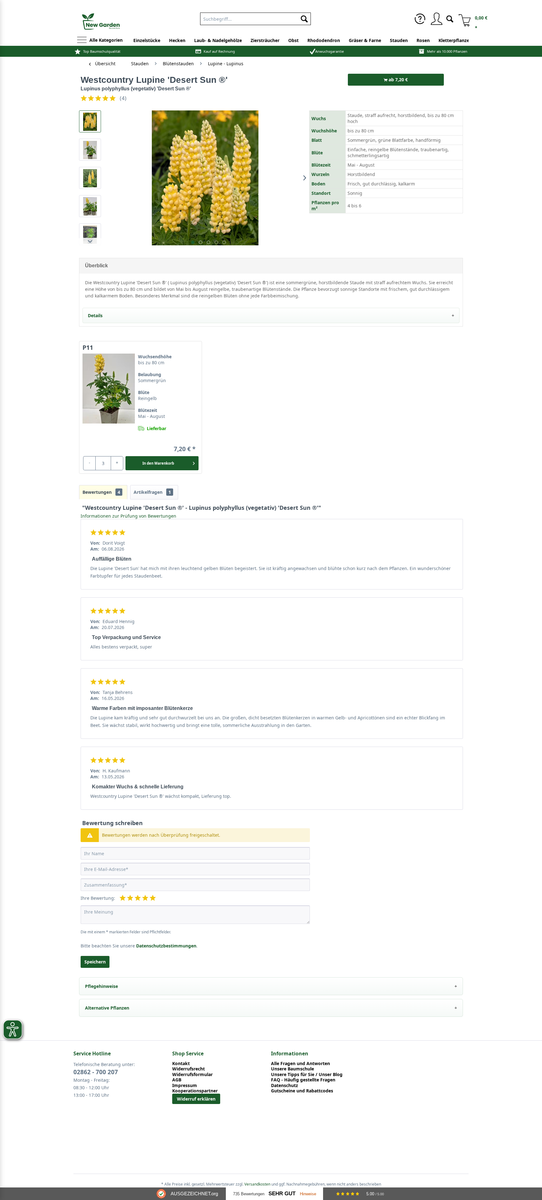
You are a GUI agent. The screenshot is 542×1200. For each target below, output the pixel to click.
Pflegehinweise (101, 986)
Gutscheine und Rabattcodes (302, 1091)
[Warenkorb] (462, 19)
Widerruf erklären (196, 1099)
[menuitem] (420, 19)
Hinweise (308, 1194)
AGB (176, 1080)
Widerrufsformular (192, 1074)
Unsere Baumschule (292, 1069)
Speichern (95, 962)
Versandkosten (257, 1184)
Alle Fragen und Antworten (300, 1063)
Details (95, 315)
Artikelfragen (152, 492)
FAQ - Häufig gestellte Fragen (303, 1080)
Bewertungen (101, 492)
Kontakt (181, 1063)
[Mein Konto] (436, 19)
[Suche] (449, 18)
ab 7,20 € (397, 80)
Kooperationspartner (195, 1091)
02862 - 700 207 (95, 1072)
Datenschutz (284, 1085)
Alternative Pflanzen (107, 1008)
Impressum (184, 1085)
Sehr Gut (281, 1194)
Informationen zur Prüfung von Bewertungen (128, 516)
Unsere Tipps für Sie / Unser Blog (307, 1074)
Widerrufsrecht (188, 1069)
